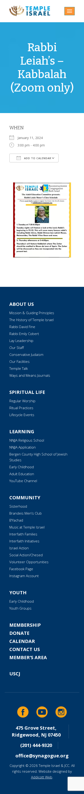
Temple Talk (18, 368)
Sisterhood (18, 506)
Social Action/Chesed (26, 555)
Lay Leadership (21, 340)
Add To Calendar (37, 158)
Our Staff (16, 347)
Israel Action (19, 548)
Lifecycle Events (21, 414)
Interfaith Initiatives (24, 541)
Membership (25, 625)
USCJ (14, 674)
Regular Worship (22, 401)
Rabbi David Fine (22, 326)
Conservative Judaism (26, 354)
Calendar (22, 641)
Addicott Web (41, 777)
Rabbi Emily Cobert (24, 333)
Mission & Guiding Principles (31, 312)
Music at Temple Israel (27, 527)
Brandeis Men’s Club (25, 513)
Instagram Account (24, 575)
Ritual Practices (21, 407)
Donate (19, 633)
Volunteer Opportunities (29, 562)
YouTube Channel (23, 480)
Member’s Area (28, 657)
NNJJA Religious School (26, 440)
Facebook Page (21, 568)
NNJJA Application (22, 447)
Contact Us (24, 649)
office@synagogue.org (42, 756)
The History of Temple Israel (31, 319)
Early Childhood (21, 467)
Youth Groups (20, 608)
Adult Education (21, 473)
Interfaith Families (23, 534)
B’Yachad (16, 520)
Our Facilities (19, 361)
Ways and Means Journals (29, 375)
